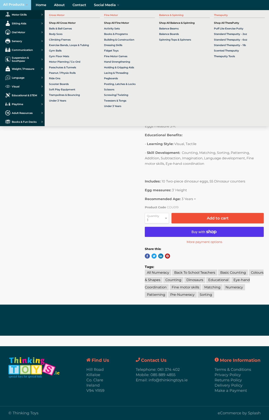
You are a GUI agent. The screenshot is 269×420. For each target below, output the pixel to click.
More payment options (204, 242)
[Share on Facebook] (147, 256)
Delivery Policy (229, 385)
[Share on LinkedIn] (160, 256)
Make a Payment (231, 390)
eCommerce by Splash (239, 413)
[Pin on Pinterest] (167, 256)
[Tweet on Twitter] (154, 256)
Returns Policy (228, 380)
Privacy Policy (228, 374)
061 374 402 (168, 369)
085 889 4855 (162, 374)
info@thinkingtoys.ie (168, 380)
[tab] (22, 14)
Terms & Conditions (233, 369)
